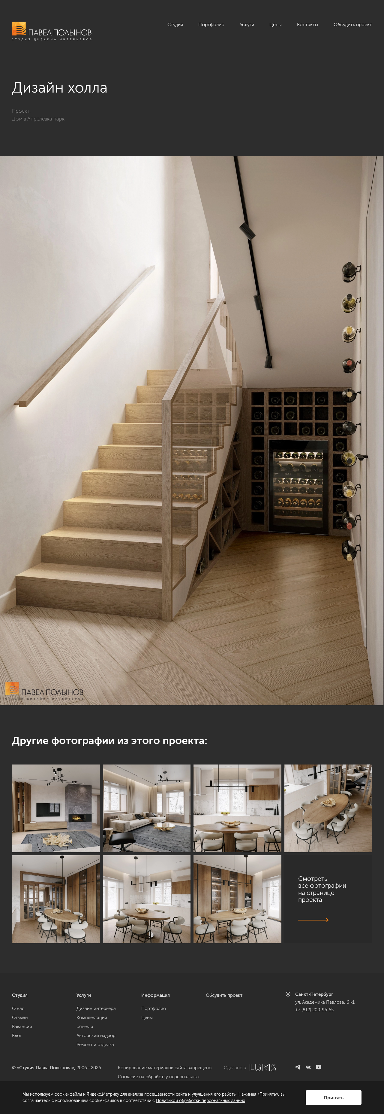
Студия (175, 24)
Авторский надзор (96, 1035)
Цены (275, 24)
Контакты (307, 24)
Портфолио (211, 24)
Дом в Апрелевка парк (38, 119)
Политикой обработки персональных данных (200, 1100)
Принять (334, 1097)
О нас (18, 1008)
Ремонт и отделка (95, 1044)
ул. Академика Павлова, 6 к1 (325, 1002)
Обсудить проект (353, 24)
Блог (17, 1035)
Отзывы (20, 1017)
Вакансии (22, 1026)
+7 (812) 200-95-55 (314, 1009)
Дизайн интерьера (96, 1008)
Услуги (247, 24)
